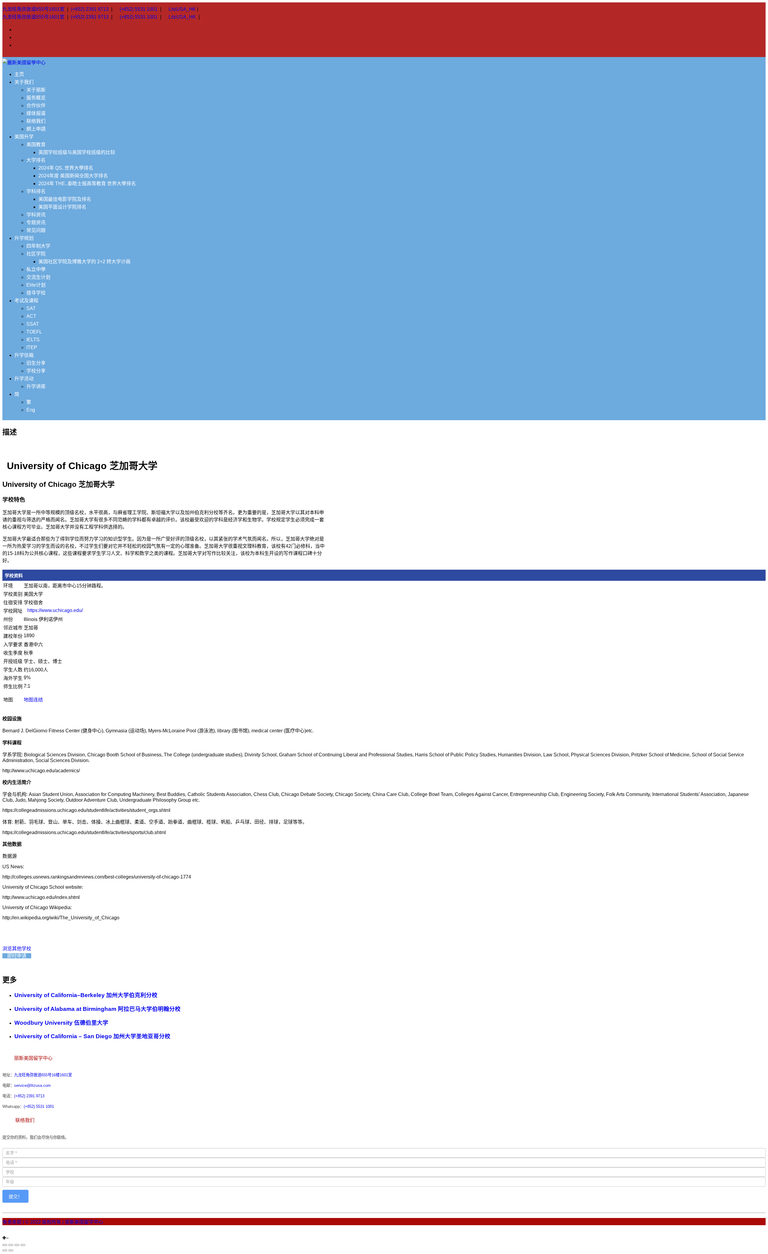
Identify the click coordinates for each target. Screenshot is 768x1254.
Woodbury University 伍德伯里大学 (61, 1023)
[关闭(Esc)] (4, 1245)
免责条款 (12, 1222)
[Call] (18, 1232)
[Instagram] (4, 1232)
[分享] (10, 1245)
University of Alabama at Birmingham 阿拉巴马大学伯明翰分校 (97, 1009)
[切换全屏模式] (16, 1245)
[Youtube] (11, 1232)
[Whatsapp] (15, 1232)
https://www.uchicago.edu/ (55, 610)
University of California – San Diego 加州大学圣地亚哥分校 (92, 1036)
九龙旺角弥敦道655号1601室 (33, 9)
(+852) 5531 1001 (139, 9)
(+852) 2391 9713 (90, 9)
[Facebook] (8, 1232)
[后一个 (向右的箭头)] (10, 1250)
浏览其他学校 (16, 948)
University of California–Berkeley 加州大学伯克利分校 (86, 995)
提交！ (15, 1196)
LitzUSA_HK (182, 9)
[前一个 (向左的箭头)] (4, 1250)
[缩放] (22, 1245)
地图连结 (33, 699)
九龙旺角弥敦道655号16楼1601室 (43, 1075)
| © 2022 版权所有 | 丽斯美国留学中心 (63, 1222)
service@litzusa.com (32, 1085)
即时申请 (16, 955)
